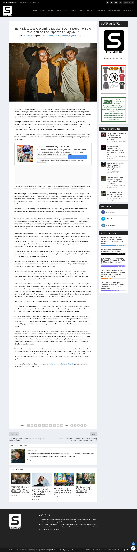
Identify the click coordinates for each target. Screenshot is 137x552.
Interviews (64, 36)
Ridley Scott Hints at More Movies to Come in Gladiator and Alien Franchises (116, 137)
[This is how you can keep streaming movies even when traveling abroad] (103, 193)
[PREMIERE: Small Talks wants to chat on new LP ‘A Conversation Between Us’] (42, 479)
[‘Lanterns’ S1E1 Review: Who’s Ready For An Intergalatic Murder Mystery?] (103, 164)
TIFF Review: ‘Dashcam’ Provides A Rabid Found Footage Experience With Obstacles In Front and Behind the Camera (113, 273)
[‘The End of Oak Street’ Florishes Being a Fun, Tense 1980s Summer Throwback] (103, 178)
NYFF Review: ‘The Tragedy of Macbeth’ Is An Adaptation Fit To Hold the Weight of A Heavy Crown (113, 261)
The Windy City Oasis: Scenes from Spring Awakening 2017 (63, 491)
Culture (73, 11)
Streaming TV (61, 11)
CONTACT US (112, 550)
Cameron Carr (31, 36)
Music (42, 11)
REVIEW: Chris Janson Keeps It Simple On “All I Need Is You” (111, 251)
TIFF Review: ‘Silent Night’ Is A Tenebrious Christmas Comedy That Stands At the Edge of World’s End (112, 285)
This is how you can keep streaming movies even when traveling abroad (116, 194)
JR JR (46, 109)
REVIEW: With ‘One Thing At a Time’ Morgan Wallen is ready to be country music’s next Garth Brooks (113, 240)
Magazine (72, 36)
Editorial (50, 36)
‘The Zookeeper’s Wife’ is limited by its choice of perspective (84, 490)
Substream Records (114, 11)
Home (35, 11)
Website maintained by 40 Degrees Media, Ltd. (64, 550)
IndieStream (101, 11)
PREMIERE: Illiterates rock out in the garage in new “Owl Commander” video (20, 490)
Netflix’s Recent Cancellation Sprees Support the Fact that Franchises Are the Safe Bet (115, 150)
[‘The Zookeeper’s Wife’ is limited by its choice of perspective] (85, 478)
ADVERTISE (99, 550)
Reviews (89, 11)
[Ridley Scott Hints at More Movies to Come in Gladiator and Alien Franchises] (103, 135)
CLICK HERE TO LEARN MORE (113, 58)
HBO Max (119, 171)
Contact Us (127, 11)
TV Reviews (116, 173)
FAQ (105, 550)
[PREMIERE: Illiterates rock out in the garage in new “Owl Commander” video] (20, 478)
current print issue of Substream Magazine (59, 364)
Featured (57, 36)
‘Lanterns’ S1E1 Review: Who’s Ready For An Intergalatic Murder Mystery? (115, 166)
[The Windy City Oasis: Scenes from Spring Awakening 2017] (64, 479)
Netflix (123, 156)
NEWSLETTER (90, 550)
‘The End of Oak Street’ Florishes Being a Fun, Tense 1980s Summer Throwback (115, 180)
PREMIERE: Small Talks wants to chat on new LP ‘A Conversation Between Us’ (41, 493)
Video (81, 11)
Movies (50, 11)
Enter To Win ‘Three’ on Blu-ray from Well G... (27, 2)
